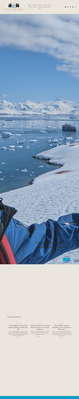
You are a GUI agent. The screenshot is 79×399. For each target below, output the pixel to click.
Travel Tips (45, 5)
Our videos (67, 259)
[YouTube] (65, 7)
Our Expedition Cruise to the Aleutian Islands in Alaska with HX (18, 327)
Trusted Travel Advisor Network (44, 7)
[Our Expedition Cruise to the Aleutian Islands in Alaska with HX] (18, 321)
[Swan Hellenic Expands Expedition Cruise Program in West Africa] (61, 321)
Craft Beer (31, 7)
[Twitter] (72, 7)
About (39, 9)
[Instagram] (67, 7)
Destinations (38, 5)
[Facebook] (75, 7)
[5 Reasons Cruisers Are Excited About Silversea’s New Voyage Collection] (40, 321)
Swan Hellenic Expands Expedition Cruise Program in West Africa (61, 327)
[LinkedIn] (70, 7)
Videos (35, 7)
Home (29, 5)
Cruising (33, 5)
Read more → (18, 337)
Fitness (49, 5)
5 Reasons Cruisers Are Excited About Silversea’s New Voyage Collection (40, 327)
